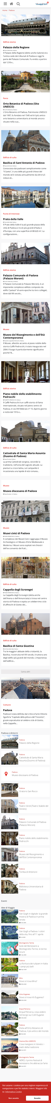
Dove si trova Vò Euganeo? (31, 997)
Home (4, 10)
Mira (21, 978)
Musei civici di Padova (16, 533)
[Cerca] (18, 3)
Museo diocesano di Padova (20, 491)
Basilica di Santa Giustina (18, 646)
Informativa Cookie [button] (13, 1092)
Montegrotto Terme (26, 943)
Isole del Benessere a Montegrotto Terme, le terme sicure (33, 948)
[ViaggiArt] (11, 3)
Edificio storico (9, 42)
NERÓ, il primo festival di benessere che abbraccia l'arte (33, 1062)
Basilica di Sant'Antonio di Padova (24, 162)
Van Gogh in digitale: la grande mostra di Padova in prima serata (33, 916)
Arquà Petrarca (24, 1009)
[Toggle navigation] (5, 3)
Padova (11, 10)
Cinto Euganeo (24, 994)
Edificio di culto (9, 157)
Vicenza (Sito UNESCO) (27, 1041)
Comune (7, 704)
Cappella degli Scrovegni (18, 589)
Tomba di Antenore (28, 871)
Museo (6, 329)
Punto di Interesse (11, 213)
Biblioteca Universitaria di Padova (31, 888)
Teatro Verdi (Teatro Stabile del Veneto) (33, 807)
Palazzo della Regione (16, 47)
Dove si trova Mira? (28, 981)
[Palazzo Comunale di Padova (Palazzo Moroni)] (25, 253)
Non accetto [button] (14, 1098)
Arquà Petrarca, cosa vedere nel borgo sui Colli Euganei (32, 1013)
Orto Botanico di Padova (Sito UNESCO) (21, 105)
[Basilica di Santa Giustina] (25, 624)
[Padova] (25, 688)
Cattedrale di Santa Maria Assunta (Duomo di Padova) (24, 454)
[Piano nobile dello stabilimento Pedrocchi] (25, 372)
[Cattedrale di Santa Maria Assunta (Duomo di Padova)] (25, 431)
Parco (5, 98)
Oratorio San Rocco (28, 791)
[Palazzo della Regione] (25, 25)
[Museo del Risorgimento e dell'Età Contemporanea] (25, 312)
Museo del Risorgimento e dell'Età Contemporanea (24, 336)
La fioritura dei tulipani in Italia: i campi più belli (33, 965)
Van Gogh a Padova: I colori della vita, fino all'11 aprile (32, 933)
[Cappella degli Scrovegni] (25, 567)
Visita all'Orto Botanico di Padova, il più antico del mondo (34, 1029)
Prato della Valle (13, 219)
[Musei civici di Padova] (25, 511)
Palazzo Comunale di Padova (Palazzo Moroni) (20, 277)
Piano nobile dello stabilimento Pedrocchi (22, 395)
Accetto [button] (37, 1098)
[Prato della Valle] (25, 197)
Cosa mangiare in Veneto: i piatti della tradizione (31, 1046)
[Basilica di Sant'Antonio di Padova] (25, 141)
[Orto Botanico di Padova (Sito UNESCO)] (25, 81)
